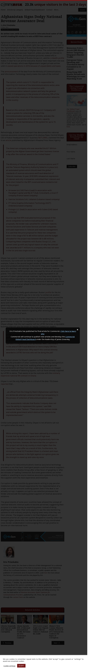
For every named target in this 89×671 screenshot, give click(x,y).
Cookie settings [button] (9, 666)
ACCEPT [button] (21, 666)
